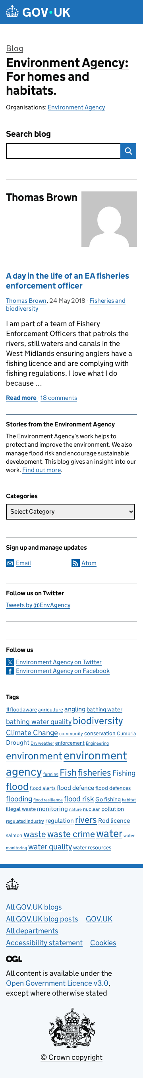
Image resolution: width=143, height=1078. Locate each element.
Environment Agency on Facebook (63, 671)
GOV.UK (99, 918)
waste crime (71, 833)
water (109, 833)
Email (23, 563)
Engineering (97, 743)
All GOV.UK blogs (34, 907)
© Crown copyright (71, 1057)
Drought (17, 742)
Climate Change (32, 732)
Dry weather (42, 743)
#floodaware (21, 709)
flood (17, 786)
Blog (14, 48)
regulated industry (25, 821)
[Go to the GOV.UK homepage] (38, 12)
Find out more (41, 470)
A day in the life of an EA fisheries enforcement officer (67, 281)
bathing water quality (39, 721)
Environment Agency (76, 107)
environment (34, 755)
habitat (129, 800)
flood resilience (48, 800)
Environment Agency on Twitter (59, 662)
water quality (50, 846)
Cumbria (126, 733)
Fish (68, 772)
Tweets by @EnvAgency (38, 605)
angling (74, 709)
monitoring (52, 808)
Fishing (123, 773)
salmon (14, 835)
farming (50, 774)
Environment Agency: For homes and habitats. (67, 76)
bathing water (104, 709)
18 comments (59, 397)
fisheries (94, 772)
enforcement (70, 743)
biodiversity (98, 721)
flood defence (75, 787)
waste (34, 833)
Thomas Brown (26, 300)
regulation (59, 820)
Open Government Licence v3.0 (57, 983)
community (71, 733)
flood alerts (43, 788)
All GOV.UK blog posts (42, 918)
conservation (100, 733)
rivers (86, 819)
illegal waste (21, 809)
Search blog (28, 134)
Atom (89, 563)
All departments (32, 930)
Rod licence (114, 820)
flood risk (79, 798)
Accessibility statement (44, 942)
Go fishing (108, 799)
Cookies (103, 942)
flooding (19, 798)
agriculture (50, 709)
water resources (92, 847)
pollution (112, 808)
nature (75, 809)
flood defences (113, 788)
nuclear (91, 809)
